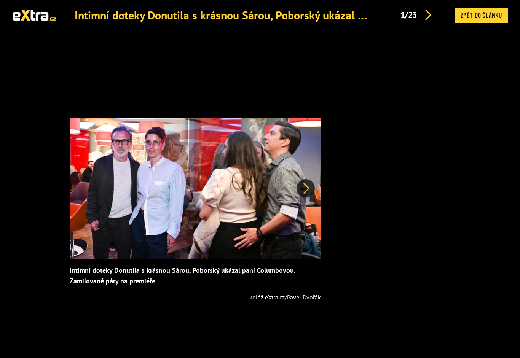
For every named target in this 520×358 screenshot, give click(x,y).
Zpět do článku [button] (481, 15)
